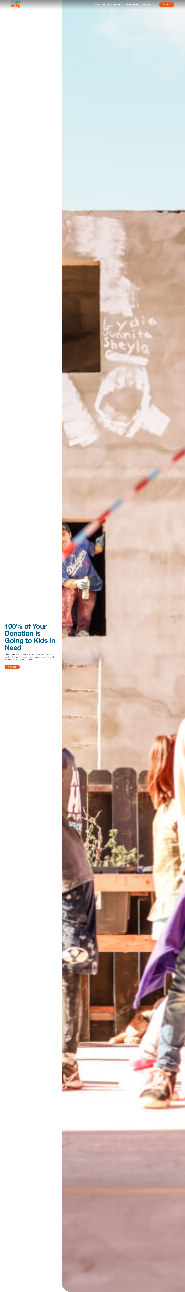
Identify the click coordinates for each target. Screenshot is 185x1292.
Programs (132, 4)
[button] (155, 4)
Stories (146, 4)
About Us (100, 4)
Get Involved (115, 4)
